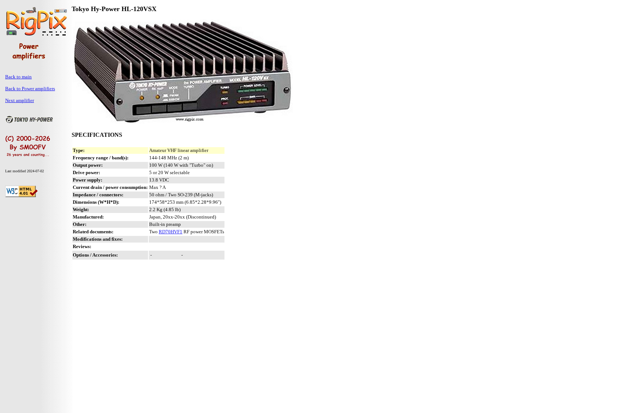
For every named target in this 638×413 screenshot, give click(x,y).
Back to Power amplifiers (30, 88)
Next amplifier (19, 100)
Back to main (18, 76)
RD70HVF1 (170, 231)
